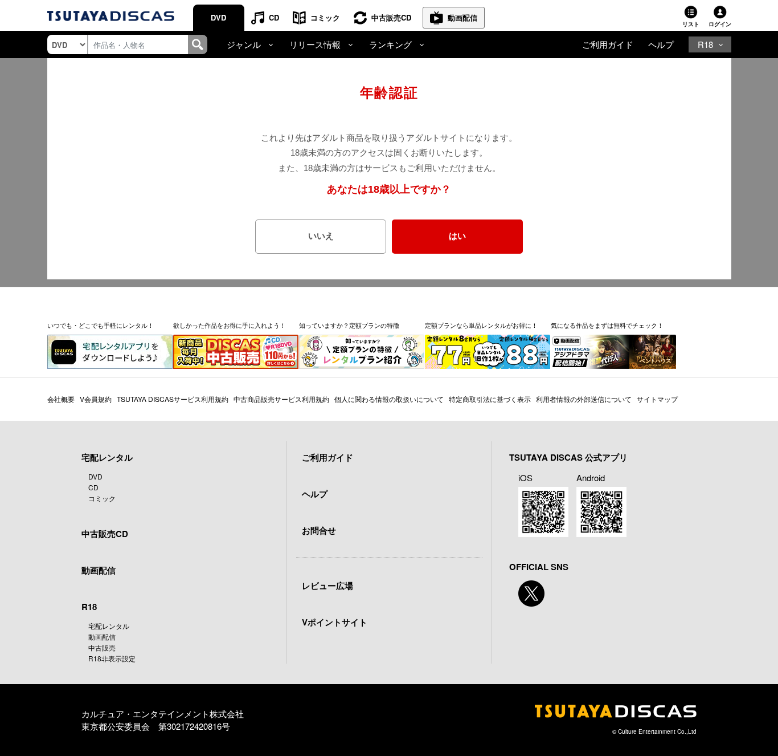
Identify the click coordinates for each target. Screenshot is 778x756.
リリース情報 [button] (315, 44)
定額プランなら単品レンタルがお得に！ (481, 325)
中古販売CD (391, 17)
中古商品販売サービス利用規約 (281, 399)
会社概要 (61, 399)
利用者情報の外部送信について (584, 399)
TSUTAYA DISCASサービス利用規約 (172, 399)
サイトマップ (657, 399)
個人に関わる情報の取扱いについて (389, 399)
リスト (690, 24)
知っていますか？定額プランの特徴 (349, 325)
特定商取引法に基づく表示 (490, 399)
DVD (218, 17)
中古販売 (102, 647)
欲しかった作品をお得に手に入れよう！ (229, 325)
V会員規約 (96, 399)
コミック (325, 17)
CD (274, 17)
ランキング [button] (390, 44)
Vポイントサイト (334, 622)
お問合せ (319, 530)
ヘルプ (661, 44)
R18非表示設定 (112, 658)
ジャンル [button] (244, 44)
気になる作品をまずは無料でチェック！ (607, 325)
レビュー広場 (327, 585)
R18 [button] (705, 44)
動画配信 (462, 17)
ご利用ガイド (607, 44)
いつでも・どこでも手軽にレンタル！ (100, 325)
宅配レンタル (108, 626)
